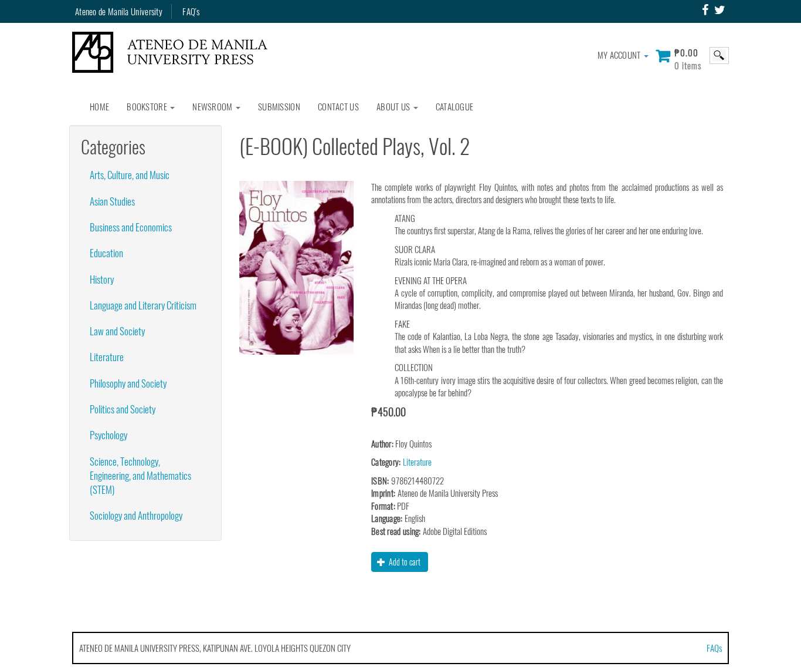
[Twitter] (719, 10)
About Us (394, 106)
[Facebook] (705, 10)
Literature (107, 356)
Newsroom (213, 106)
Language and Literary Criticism (143, 305)
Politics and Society (122, 409)
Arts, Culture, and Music (129, 174)
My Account (620, 54)
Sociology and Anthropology (136, 515)
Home (99, 106)
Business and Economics (131, 227)
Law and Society (117, 331)
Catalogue (455, 106)
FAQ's (190, 11)
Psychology (108, 434)
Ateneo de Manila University (118, 11)
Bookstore (148, 106)
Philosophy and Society (128, 383)
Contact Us (338, 106)
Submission (279, 106)
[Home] (174, 52)
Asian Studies (112, 201)
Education (106, 252)
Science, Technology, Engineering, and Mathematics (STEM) (140, 475)
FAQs (714, 647)
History (102, 279)
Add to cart (403, 561)
